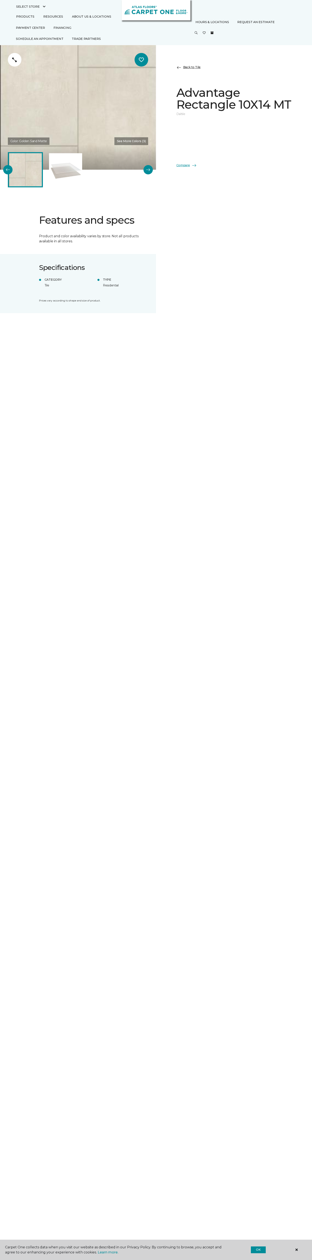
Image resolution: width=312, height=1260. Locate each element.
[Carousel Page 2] (65, 169)
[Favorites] (204, 33)
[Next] (148, 169)
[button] (196, 33)
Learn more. (108, 1252)
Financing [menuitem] (62, 28)
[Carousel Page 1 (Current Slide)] (25, 169)
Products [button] (25, 16)
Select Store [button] (28, 6)
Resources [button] (53, 16)
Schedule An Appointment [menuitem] (39, 39)
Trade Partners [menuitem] (86, 39)
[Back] (8, 169)
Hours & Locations (212, 22)
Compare (183, 165)
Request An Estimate (256, 22)
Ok (258, 1250)
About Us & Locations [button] (91, 16)
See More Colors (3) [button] (131, 141)
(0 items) (212, 32)
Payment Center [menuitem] (30, 28)
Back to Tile (192, 67)
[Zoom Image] (14, 60)
